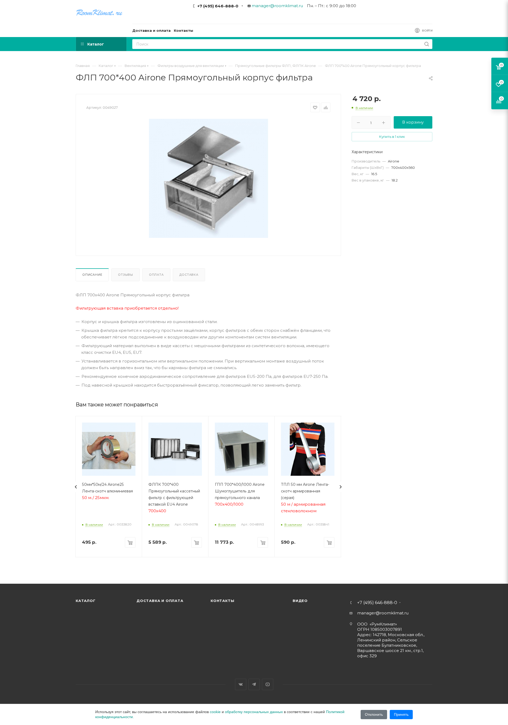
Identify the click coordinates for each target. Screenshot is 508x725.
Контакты (222, 601)
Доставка (188, 275)
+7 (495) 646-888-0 (217, 5)
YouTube (267, 684)
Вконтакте (240, 684)
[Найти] (426, 44)
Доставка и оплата (160, 601)
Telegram (254, 684)
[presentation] (76, 487)
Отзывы (125, 275)
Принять (401, 714)
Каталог (86, 601)
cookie (215, 712)
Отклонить (374, 714)
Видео (300, 601)
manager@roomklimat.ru (277, 5)
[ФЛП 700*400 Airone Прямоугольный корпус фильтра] (208, 178)
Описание (92, 275)
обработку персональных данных (254, 712)
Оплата (156, 275)
